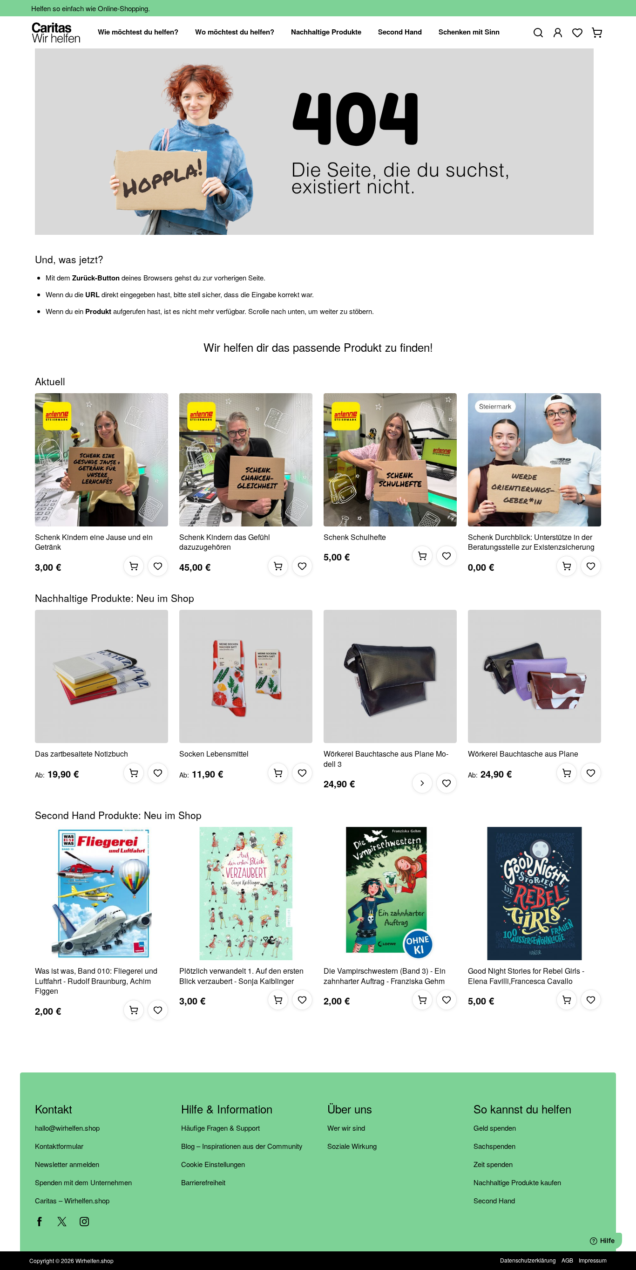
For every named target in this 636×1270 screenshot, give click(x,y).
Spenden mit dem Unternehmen (83, 1182)
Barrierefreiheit (203, 1182)
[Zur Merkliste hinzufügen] (158, 566)
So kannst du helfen (522, 1109)
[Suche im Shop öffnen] (538, 33)
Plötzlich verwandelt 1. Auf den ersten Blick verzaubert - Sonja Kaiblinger (241, 976)
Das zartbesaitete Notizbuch (81, 754)
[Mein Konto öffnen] (558, 33)
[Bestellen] (133, 566)
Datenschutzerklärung (528, 1260)
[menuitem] (138, 32)
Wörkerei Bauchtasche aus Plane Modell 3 (386, 759)
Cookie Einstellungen (213, 1164)
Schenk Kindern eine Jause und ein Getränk (94, 542)
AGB (567, 1260)
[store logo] (56, 32)
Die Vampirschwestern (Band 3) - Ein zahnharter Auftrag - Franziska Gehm (385, 976)
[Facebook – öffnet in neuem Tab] (39, 1221)
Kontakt (53, 1109)
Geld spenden (495, 1128)
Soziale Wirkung (352, 1146)
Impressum (593, 1260)
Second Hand (494, 1200)
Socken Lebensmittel (214, 754)
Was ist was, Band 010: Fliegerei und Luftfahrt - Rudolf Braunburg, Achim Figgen (96, 981)
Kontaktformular (59, 1146)
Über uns (349, 1109)
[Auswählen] (422, 783)
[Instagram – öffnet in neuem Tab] (84, 1221)
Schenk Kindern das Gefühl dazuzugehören (224, 542)
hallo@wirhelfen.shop (67, 1128)
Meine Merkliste (577, 33)
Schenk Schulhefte (355, 537)
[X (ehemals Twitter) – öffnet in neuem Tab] (62, 1221)
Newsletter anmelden (67, 1164)
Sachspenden (494, 1146)
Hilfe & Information (226, 1109)
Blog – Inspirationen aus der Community (242, 1146)
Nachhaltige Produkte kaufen (517, 1182)
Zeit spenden (493, 1164)
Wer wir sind (346, 1128)
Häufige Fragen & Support (220, 1128)
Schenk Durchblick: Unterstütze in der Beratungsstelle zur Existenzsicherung (531, 542)
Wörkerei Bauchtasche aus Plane (523, 754)
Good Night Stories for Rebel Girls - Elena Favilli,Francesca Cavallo (526, 976)
